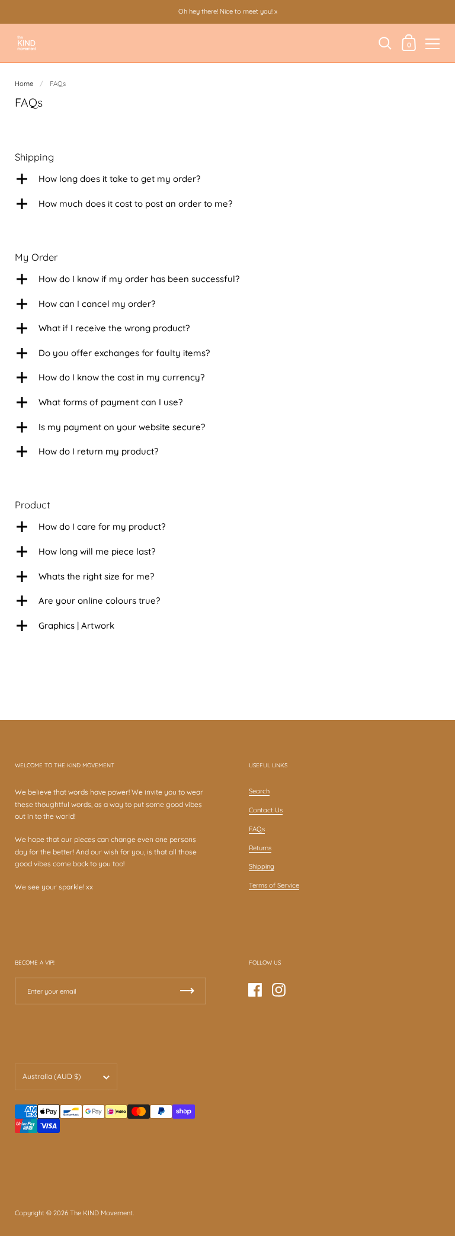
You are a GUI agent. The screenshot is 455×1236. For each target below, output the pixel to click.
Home (24, 83)
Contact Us (266, 810)
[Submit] (187, 991)
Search (259, 791)
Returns (260, 848)
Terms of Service (274, 885)
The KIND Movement (101, 1213)
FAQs (257, 829)
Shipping (261, 866)
